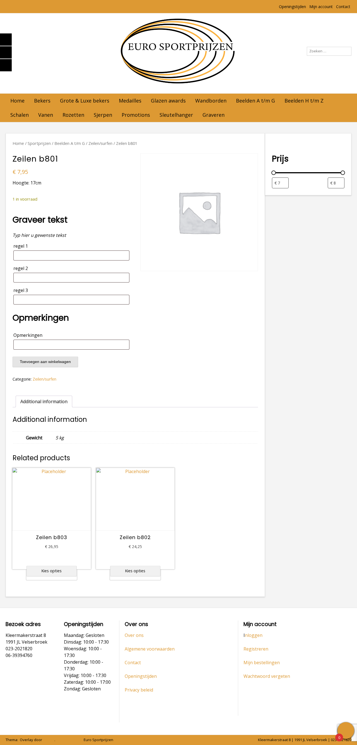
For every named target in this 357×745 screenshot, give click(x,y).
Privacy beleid (139, 690)
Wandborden (210, 100)
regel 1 (20, 246)
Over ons (134, 635)
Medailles (130, 100)
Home (17, 100)
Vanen (45, 114)
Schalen (19, 114)
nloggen (253, 635)
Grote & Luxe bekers (84, 100)
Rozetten (73, 114)
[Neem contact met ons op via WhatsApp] (66, 740)
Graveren (213, 114)
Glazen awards (168, 100)
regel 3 (20, 290)
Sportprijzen (39, 143)
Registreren (255, 649)
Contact (343, 6)
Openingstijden (292, 6)
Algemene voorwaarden (150, 649)
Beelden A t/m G (255, 100)
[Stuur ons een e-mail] (58, 740)
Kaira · (49, 739)
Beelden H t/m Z (304, 100)
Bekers (42, 100)
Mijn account (321, 6)
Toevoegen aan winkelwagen (45, 361)
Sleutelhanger (176, 114)
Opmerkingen (27, 335)
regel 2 (20, 268)
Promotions (136, 114)
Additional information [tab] (43, 401)
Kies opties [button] (51, 570)
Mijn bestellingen (261, 662)
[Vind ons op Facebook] (74, 740)
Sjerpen (103, 114)
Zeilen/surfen (100, 143)
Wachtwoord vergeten (266, 676)
